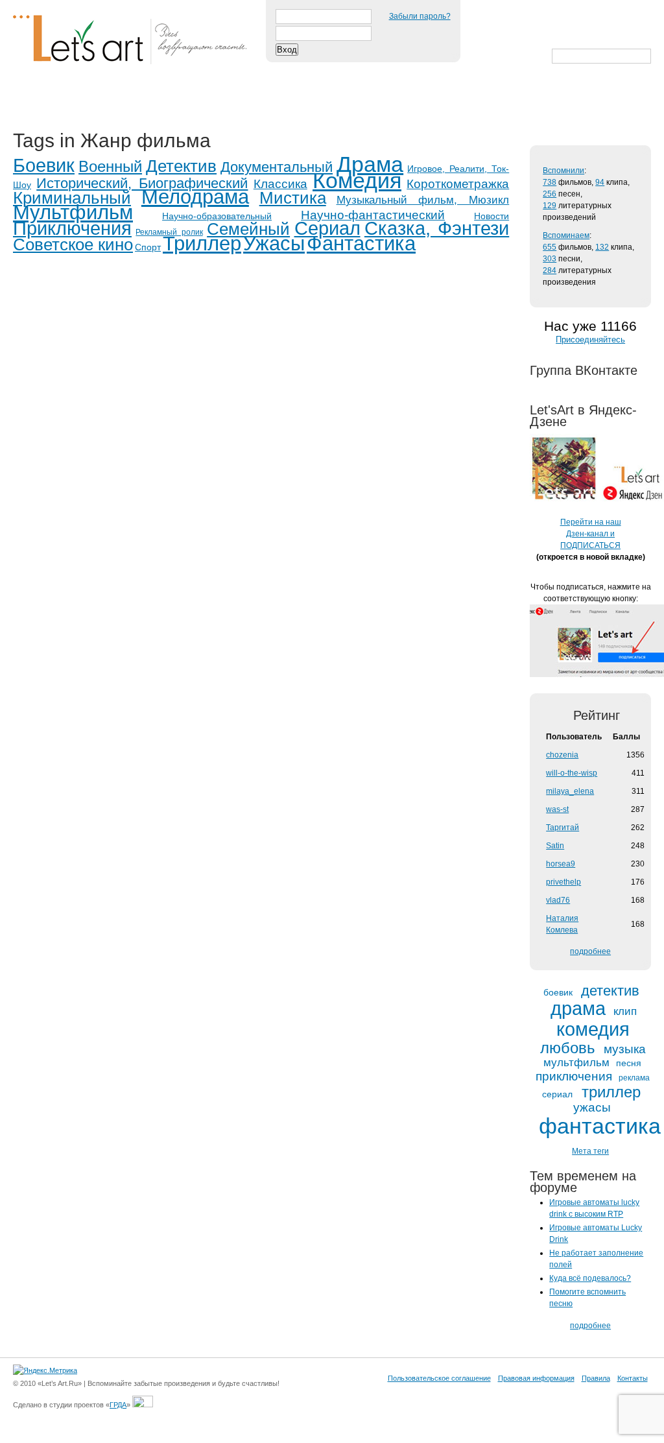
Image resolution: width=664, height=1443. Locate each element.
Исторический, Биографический (142, 183)
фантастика (600, 1126)
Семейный (248, 229)
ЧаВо (147, 98)
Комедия (357, 181)
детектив (610, 991)
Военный (110, 166)
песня (628, 1063)
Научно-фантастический (373, 215)
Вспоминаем (566, 235)
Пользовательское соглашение (439, 1378)
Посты (36, 98)
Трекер (93, 98)
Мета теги (590, 1151)
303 (549, 258)
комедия (593, 1030)
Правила (596, 1378)
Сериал (327, 228)
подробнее (590, 951)
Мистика (292, 198)
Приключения (72, 228)
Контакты (632, 1378)
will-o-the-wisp (571, 773)
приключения (574, 1076)
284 (549, 270)
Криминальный (72, 198)
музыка (625, 1049)
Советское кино (73, 244)
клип (625, 1012)
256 (549, 193)
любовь (567, 1048)
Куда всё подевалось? (590, 1278)
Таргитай (562, 827)
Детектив (181, 166)
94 (599, 182)
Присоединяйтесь (590, 339)
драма (578, 1009)
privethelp (563, 882)
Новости (491, 216)
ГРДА (118, 1405)
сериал (557, 1094)
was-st (557, 809)
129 (549, 205)
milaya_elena (570, 791)
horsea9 (560, 863)
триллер (611, 1092)
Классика (280, 184)
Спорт (148, 247)
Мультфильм (73, 212)
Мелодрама (195, 196)
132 (602, 247)
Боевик (44, 165)
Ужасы (274, 243)
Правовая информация (536, 1378)
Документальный (276, 167)
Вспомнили (563, 170)
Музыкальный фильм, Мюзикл (423, 200)
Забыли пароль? (420, 16)
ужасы (592, 1107)
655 (549, 247)
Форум (260, 98)
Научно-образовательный (217, 216)
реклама (634, 1078)
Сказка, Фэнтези (436, 228)
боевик (558, 992)
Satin (555, 845)
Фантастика (361, 243)
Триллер (202, 243)
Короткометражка (458, 184)
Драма (370, 164)
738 (549, 182)
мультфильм (576, 1063)
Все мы (202, 98)
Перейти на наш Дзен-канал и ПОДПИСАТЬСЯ (590, 534)
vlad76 (558, 900)
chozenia (562, 754)
